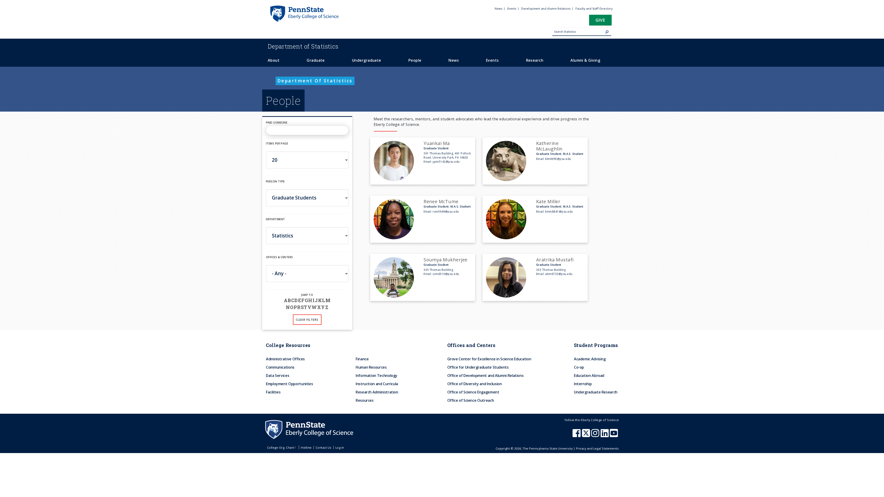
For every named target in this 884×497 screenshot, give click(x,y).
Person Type (275, 181)
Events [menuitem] (511, 9)
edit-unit (273, 262)
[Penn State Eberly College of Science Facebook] (577, 435)
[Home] (304, 7)
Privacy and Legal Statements (597, 448)
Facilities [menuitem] (273, 392)
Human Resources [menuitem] (371, 367)
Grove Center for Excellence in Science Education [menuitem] (489, 358)
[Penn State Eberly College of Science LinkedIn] (605, 435)
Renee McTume (441, 201)
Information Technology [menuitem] (376, 375)
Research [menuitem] (535, 60)
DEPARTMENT (275, 219)
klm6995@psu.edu (558, 159)
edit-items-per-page (281, 148)
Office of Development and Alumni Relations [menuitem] (485, 375)
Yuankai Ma (437, 143)
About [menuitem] (273, 60)
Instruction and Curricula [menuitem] (377, 383)
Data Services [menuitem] (277, 375)
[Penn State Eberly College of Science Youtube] (614, 435)
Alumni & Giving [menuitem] (585, 60)
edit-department (279, 224)
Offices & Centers (279, 257)
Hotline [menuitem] (306, 447)
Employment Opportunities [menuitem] (289, 383)
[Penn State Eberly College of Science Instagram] (595, 435)
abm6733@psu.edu (558, 274)
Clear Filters (307, 320)
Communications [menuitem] (280, 367)
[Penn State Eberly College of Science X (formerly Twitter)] (586, 435)
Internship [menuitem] (583, 383)
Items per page (277, 143)
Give (600, 20)
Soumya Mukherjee (446, 260)
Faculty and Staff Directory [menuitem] (594, 9)
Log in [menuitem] (339, 447)
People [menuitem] (415, 60)
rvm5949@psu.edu (446, 212)
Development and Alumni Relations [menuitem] (545, 9)
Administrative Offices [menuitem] (285, 358)
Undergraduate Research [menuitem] (595, 392)
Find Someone (276, 122)
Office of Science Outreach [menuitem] (470, 400)
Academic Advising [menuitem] (590, 358)
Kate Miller (548, 201)
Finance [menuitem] (362, 358)
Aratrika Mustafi (555, 260)
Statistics (303, 46)
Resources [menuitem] (365, 400)
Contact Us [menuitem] (324, 447)
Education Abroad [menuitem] (589, 375)
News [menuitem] (498, 9)
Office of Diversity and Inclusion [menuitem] (474, 383)
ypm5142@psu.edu (446, 162)
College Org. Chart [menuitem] (280, 447)
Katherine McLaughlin (549, 146)
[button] (600, 21)
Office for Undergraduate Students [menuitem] (478, 367)
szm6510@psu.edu (446, 274)
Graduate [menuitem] (316, 60)
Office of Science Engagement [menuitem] (473, 392)
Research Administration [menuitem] (377, 392)
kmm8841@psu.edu (559, 212)
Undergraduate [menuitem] (366, 60)
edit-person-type (279, 186)
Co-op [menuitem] (579, 367)
